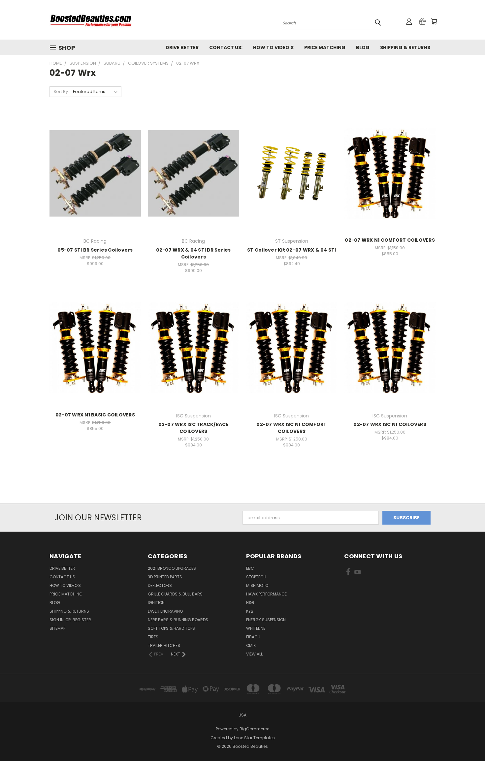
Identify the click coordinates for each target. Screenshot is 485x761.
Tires (153, 637)
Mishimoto (257, 585)
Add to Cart (95, 184)
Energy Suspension (266, 620)
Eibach (253, 637)
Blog (363, 47)
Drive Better (182, 47)
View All (254, 654)
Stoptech (256, 577)
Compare (93, 172)
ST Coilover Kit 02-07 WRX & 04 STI (291, 250)
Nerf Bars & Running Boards (178, 620)
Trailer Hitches (164, 645)
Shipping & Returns (405, 47)
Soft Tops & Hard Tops (171, 628)
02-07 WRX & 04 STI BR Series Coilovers (193, 253)
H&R (250, 602)
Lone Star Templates (254, 738)
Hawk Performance (266, 594)
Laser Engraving (165, 611)
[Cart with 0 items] (434, 21)
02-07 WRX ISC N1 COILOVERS (389, 424)
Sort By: (61, 91)
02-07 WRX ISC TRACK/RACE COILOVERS (193, 428)
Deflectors (160, 585)
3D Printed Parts (165, 577)
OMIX (251, 645)
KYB (249, 611)
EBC (250, 568)
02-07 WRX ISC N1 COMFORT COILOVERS (291, 428)
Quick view (95, 159)
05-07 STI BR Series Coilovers (95, 250)
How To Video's (273, 47)
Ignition (156, 602)
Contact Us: (225, 47)
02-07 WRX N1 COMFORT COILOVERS (390, 240)
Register (82, 620)
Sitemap (57, 628)
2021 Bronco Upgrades (172, 568)
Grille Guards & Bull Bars (175, 594)
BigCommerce (254, 729)
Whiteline (255, 628)
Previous (468, 740)
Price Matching (324, 47)
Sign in (57, 620)
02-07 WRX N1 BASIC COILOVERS (95, 414)
